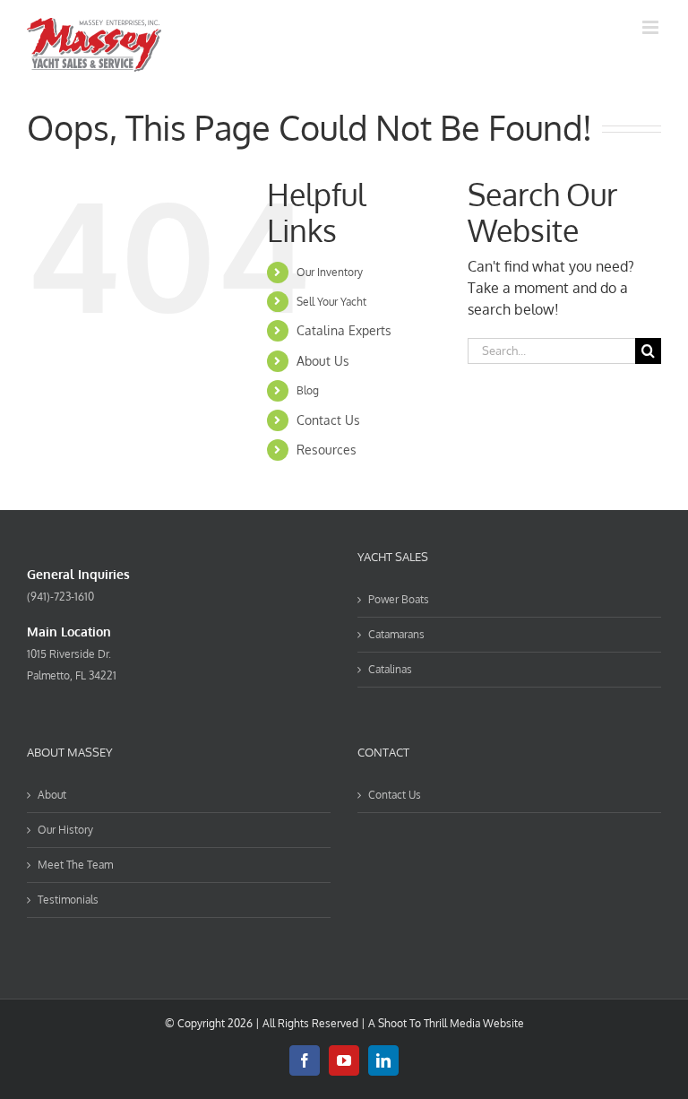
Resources (327, 449)
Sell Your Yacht (331, 301)
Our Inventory (330, 272)
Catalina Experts (344, 330)
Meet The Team (75, 864)
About (52, 794)
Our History (65, 829)
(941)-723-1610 (60, 596)
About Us (323, 360)
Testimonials (68, 899)
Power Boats (398, 599)
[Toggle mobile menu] (651, 27)
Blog (308, 390)
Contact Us (328, 420)
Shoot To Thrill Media (429, 1023)
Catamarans (396, 634)
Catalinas (390, 669)
